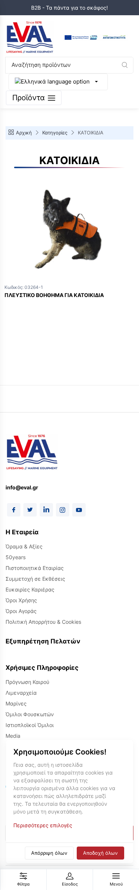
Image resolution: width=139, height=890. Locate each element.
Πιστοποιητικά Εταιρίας (35, 568)
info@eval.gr (22, 487)
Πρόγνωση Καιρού (27, 682)
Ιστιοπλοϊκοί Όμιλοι (30, 725)
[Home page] (30, 38)
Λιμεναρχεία (21, 692)
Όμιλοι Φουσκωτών (30, 714)
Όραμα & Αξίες (24, 546)
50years (16, 557)
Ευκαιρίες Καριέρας (30, 589)
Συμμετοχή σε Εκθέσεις (35, 579)
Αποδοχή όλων (100, 853)
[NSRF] (95, 38)
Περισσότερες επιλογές (42, 825)
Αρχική (24, 133)
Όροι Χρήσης (21, 600)
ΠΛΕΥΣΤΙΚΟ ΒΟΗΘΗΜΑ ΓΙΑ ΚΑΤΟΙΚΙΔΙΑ (54, 295)
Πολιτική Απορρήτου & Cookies (43, 622)
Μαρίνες (16, 703)
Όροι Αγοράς (21, 611)
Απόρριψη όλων (49, 853)
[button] (124, 65)
